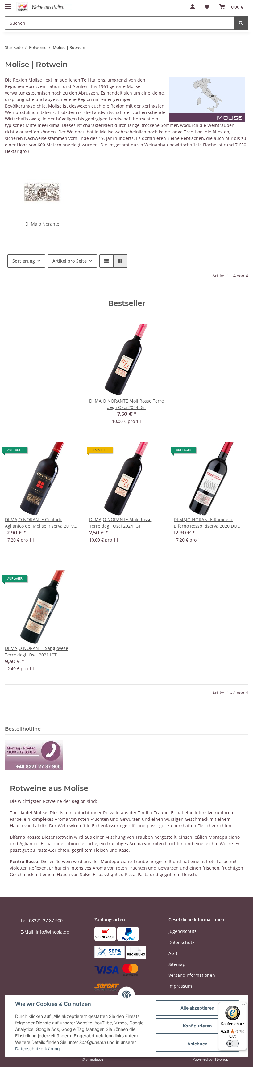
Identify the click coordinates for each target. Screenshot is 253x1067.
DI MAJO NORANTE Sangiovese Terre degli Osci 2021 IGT (36, 651)
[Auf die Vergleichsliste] (53, 452)
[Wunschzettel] (207, 7)
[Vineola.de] (44, 7)
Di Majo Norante (42, 224)
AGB (172, 953)
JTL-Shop (221, 1059)
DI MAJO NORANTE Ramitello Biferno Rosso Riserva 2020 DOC (207, 523)
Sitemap (176, 964)
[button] (192, 7)
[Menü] (243, 1006)
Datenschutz (181, 942)
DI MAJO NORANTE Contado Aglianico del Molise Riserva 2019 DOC (39, 523)
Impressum (180, 986)
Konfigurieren (197, 1025)
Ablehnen (197, 1043)
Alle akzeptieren (197, 1007)
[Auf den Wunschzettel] (69, 452)
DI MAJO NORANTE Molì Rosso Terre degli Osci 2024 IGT (120, 523)
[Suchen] (241, 23)
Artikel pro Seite (69, 261)
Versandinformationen (191, 975)
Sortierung (23, 261)
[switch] (232, 1043)
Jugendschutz (182, 931)
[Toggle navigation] (8, 4)
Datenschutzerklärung (37, 1048)
